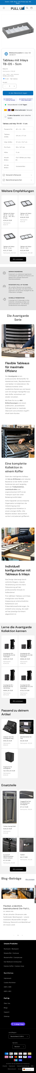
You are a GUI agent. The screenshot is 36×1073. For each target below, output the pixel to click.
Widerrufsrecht (12, 1069)
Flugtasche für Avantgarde (7, 767)
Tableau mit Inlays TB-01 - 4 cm (25, 214)
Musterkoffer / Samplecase (13, 957)
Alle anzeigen (18, 259)
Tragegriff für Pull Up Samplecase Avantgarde (25, 803)
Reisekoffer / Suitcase (11, 953)
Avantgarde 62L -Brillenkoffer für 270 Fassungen (26, 686)
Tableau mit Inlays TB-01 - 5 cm (8, 247)
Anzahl (5, 82)
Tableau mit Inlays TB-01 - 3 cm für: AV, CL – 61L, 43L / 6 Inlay (9, 216)
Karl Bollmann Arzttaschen (13, 962)
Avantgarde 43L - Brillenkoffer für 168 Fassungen (26, 655)
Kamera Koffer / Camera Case (14, 966)
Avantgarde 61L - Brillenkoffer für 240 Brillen (8, 686)
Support (6, 1012)
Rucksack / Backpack (11, 949)
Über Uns (7, 1003)
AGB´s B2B (7, 987)
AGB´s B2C (7, 991)
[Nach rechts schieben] (22, 935)
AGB (32, 1066)
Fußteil (22, 855)
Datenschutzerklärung (23, 1066)
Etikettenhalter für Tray (26, 737)
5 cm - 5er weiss (11, 79)
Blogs (6, 1008)
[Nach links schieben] (14, 935)
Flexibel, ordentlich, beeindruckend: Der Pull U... (16, 907)
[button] (4, 8)
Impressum (7, 978)
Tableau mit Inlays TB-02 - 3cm (25, 247)
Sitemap (6, 1016)
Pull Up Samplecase (17, 1063)
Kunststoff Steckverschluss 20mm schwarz (8, 856)
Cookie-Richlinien (10, 982)
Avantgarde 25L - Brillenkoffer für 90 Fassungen (9, 655)
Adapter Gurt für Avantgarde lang (8, 737)
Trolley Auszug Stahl (9, 826)
